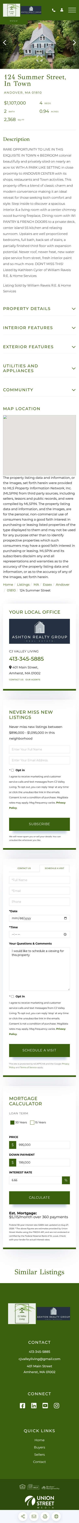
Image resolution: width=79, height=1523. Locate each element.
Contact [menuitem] (39, 1462)
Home (8, 585)
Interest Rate (20, 1172)
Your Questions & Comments (30, 943)
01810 (11, 591)
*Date (13, 911)
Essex (47, 585)
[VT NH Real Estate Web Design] (39, 1502)
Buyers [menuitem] (39, 1447)
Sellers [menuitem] (39, 1455)
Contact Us (16, 679)
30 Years (21, 1122)
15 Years (40, 1122)
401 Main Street (39, 1369)
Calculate (39, 1198)
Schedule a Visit (54, 868)
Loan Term (18, 1113)
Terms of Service (28, 1067)
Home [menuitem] (39, 1440)
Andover (62, 585)
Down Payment (22, 1155)
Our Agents (33, 679)
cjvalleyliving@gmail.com (39, 1359)
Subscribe (39, 824)
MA (36, 585)
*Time (13, 927)
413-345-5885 (54, 10)
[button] (6, 43)
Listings (23, 585)
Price (13, 1137)
